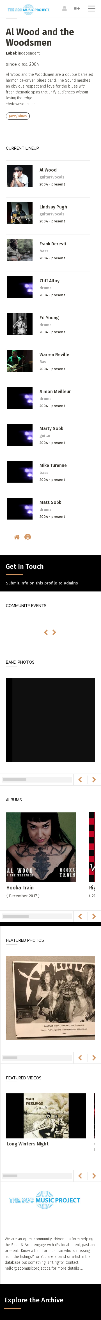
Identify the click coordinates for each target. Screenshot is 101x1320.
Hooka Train (20, 888)
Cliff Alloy (49, 280)
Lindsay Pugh (53, 207)
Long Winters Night (28, 1144)
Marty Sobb (51, 428)
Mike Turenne (53, 465)
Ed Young (49, 317)
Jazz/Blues (18, 116)
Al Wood (48, 170)
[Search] (76, 8)
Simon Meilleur (55, 391)
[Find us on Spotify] (28, 538)
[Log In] (63, 8)
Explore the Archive (33, 1300)
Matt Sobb (50, 502)
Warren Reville (54, 354)
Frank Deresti (53, 243)
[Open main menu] (90, 9)
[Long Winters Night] (46, 1115)
